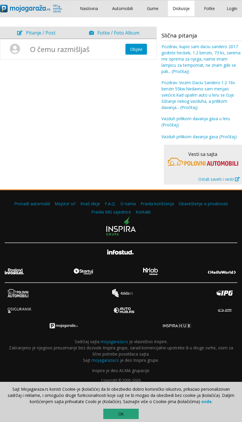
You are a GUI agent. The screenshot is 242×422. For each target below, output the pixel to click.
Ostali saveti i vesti (216, 179)
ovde (206, 401)
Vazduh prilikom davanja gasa (199, 136)
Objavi (136, 49)
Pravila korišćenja (157, 203)
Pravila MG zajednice (111, 212)
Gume (152, 8)
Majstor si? (65, 203)
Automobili (122, 8)
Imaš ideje (90, 203)
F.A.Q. (110, 203)
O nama (128, 203)
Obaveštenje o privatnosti (203, 203)
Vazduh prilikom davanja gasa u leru (195, 122)
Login (232, 8)
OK (121, 414)
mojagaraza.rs (114, 341)
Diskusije (181, 8)
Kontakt (143, 212)
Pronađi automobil (32, 203)
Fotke (209, 8)
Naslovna (89, 8)
